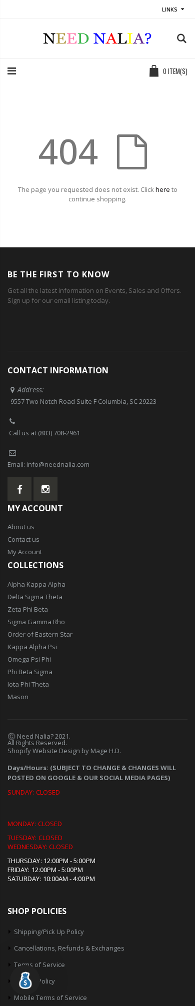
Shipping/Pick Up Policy (49, 931)
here (163, 189)
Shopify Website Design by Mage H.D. (64, 750)
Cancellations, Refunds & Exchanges (69, 948)
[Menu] (12, 70)
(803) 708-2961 (59, 432)
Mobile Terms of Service (50, 997)
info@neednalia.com (58, 464)
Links (170, 9)
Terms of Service (39, 964)
